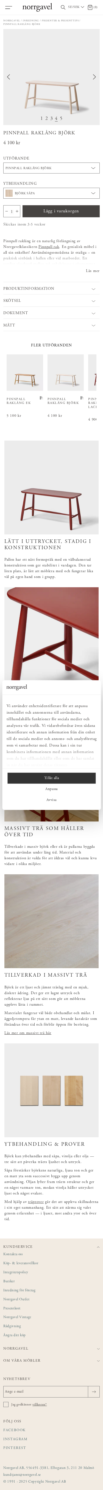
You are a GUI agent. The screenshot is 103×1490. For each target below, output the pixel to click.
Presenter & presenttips (60, 20)
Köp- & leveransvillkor (20, 1263)
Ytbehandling (20, 184)
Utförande (16, 159)
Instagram (15, 1439)
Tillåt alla (51, 778)
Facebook (14, 1430)
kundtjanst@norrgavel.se (22, 1475)
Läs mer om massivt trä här (27, 1033)
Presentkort (12, 1308)
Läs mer (93, 271)
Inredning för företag (19, 1290)
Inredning (31, 20)
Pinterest (14, 1448)
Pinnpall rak (48, 247)
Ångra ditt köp (14, 1335)
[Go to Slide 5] (61, 118)
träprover (36, 1202)
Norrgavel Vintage (17, 1317)
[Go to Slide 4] (56, 118)
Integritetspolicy (15, 1272)
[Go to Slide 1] (42, 118)
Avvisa (51, 800)
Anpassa (51, 789)
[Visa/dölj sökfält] (63, 7)
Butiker (9, 1281)
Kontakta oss (13, 1254)
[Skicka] (94, 1392)
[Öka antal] (17, 211)
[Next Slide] (94, 77)
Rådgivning (12, 1326)
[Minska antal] (7, 211)
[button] (51, 77)
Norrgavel (11, 20)
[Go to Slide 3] (51, 118)
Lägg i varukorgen (61, 211)
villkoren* (39, 1404)
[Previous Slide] (8, 77)
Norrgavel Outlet (16, 1299)
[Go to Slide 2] (46, 118)
